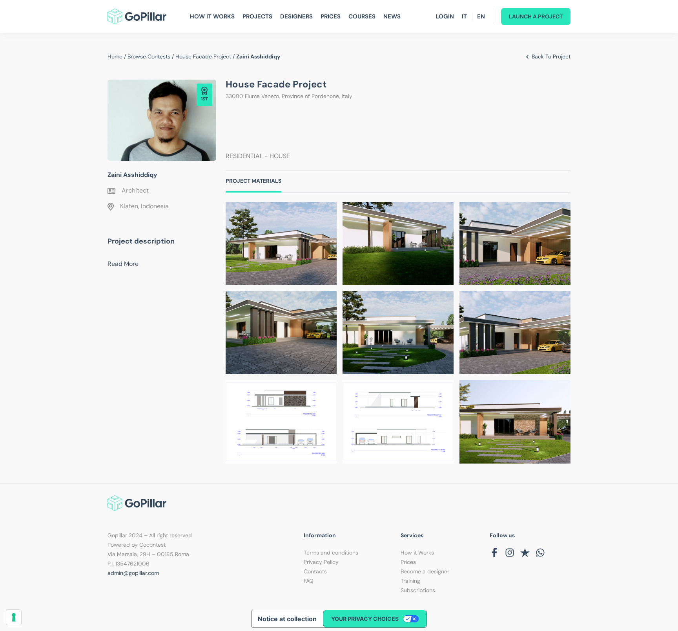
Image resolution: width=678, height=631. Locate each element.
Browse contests (149, 56)
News (392, 16)
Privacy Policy (321, 562)
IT (464, 16)
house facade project (203, 56)
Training (410, 580)
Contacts (315, 571)
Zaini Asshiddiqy (132, 175)
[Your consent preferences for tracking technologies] (13, 617)
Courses (361, 16)
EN (481, 16)
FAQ (308, 580)
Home (115, 56)
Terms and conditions (331, 552)
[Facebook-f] (494, 552)
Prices (331, 16)
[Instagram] (509, 552)
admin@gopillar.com (133, 572)
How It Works (212, 16)
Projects (257, 16)
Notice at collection (287, 619)
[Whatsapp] (540, 552)
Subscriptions (418, 590)
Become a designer (425, 571)
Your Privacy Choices (365, 618)
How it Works (417, 552)
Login (445, 16)
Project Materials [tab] (253, 180)
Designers (296, 16)
